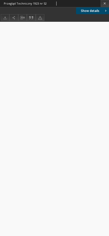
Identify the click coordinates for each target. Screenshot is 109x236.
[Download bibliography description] (22, 17)
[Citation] (31, 17)
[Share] (13, 17)
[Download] (5, 17)
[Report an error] (40, 17)
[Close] (105, 3)
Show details (90, 11)
